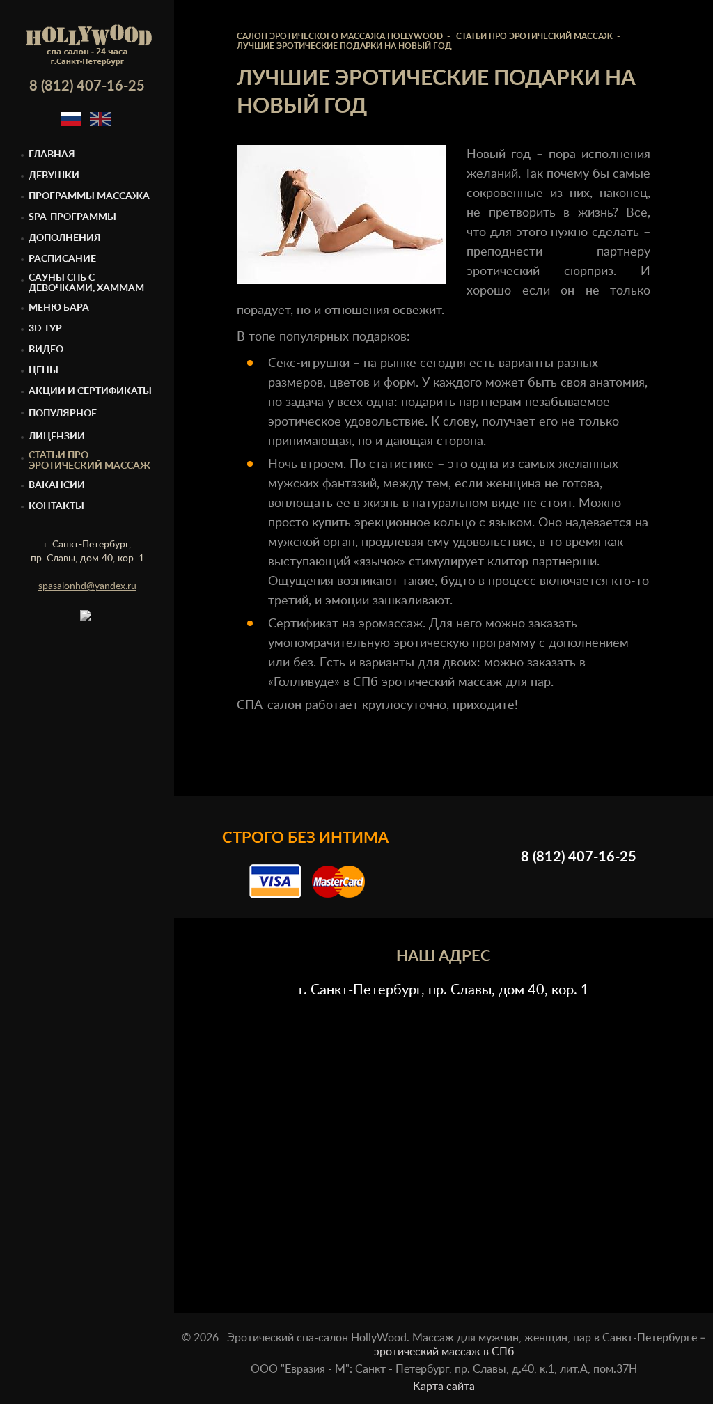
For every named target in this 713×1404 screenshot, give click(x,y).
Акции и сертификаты (90, 391)
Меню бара (59, 308)
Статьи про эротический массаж (89, 461)
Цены (43, 370)
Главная (52, 154)
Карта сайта (444, 1386)
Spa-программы (72, 217)
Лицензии (57, 437)
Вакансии (57, 485)
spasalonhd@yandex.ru (87, 586)
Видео (46, 349)
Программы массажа (89, 196)
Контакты (56, 506)
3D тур (45, 329)
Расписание (62, 259)
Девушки (54, 175)
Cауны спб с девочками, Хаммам (86, 283)
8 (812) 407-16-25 (87, 86)
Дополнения (65, 238)
